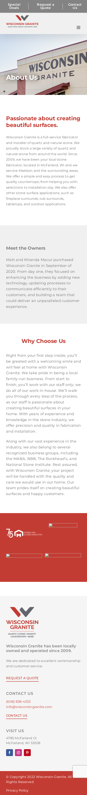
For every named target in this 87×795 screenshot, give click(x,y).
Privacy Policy (17, 790)
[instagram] (18, 752)
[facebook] (9, 752)
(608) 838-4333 (18, 702)
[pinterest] (27, 752)
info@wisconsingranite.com (29, 707)
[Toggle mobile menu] (79, 27)
